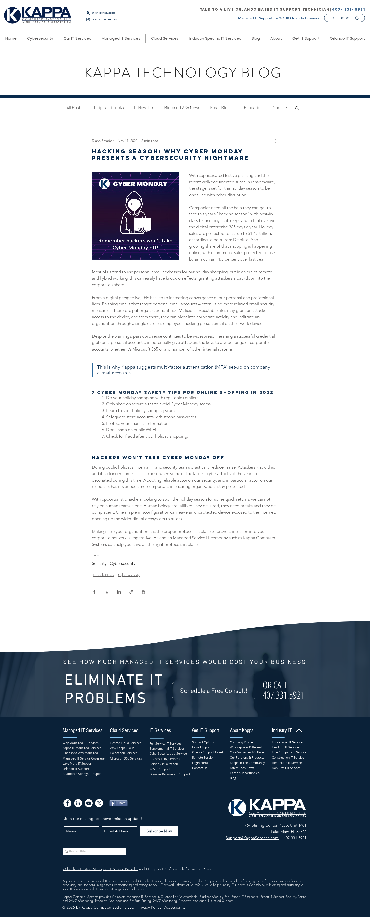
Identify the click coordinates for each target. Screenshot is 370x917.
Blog (233, 778)
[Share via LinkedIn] (119, 592)
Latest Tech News (242, 768)
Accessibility (175, 907)
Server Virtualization (164, 764)
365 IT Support (160, 769)
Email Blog (220, 107)
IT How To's (144, 107)
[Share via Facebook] (94, 592)
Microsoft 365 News (182, 107)
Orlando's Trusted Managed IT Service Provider (100, 869)
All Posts (74, 107)
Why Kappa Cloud (122, 748)
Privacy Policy (149, 907)
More (277, 107)
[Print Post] (143, 592)
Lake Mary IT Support (77, 763)
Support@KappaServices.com (252, 837)
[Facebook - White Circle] (67, 803)
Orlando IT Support (76, 769)
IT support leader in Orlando (170, 881)
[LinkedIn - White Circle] (78, 803)
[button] (165, 38)
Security (99, 563)
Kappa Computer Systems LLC (107, 907)
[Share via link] (131, 592)
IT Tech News (103, 575)
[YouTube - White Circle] (89, 803)
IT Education (251, 107)
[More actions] (275, 141)
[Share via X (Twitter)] (106, 592)
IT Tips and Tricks (108, 107)
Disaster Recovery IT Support (170, 774)
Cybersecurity (122, 563)
